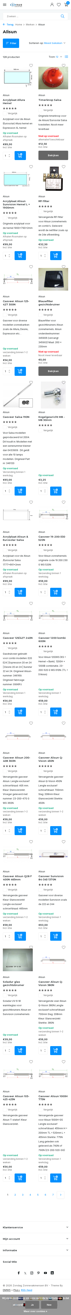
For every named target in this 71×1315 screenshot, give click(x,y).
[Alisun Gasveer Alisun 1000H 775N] (53, 1074)
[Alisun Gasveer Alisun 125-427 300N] (18, 279)
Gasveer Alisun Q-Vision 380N (50, 983)
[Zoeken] (63, 16)
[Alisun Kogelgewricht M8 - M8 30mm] (53, 395)
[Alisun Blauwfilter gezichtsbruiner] (53, 279)
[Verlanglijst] (59, 4)
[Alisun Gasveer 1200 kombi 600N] (53, 616)
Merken (30, 24)
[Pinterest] (38, 1273)
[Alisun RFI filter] (53, 179)
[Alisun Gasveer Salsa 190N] (18, 395)
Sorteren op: (36, 42)
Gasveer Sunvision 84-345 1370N (51, 878)
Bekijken (53, 155)
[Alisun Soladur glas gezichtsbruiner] (18, 959)
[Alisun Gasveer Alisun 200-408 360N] (18, 735)
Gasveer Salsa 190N (16, 416)
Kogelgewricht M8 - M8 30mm (51, 418)
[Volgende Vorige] (60, 1195)
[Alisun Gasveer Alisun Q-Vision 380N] (53, 959)
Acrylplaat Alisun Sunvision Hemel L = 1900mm (16, 204)
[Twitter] (25, 1273)
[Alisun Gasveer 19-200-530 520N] (53, 514)
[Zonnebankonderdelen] (20, 4)
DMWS (7, 1290)
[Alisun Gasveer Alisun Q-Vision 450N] (53, 735)
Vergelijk (12, 113)
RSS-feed (26, 1290)
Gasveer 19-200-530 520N (51, 538)
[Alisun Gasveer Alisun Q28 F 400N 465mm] (18, 854)
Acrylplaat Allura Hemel (14, 101)
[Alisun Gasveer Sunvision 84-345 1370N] (53, 854)
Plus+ (16, 1290)
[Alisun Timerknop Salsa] (53, 78)
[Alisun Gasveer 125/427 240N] (18, 616)
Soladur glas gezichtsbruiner (13, 983)
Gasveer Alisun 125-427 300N (16, 303)
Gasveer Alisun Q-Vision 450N (50, 759)
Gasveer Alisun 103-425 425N (16, 1098)
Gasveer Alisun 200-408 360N (16, 759)
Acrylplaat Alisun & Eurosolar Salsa (15, 538)
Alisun (6, 95)
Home (18, 24)
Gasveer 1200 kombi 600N (52, 639)
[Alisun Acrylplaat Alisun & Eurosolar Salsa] (18, 514)
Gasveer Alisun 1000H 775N (53, 1098)
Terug (9, 24)
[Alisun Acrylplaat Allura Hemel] (18, 78)
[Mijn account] (52, 5)
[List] (66, 56)
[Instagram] (31, 1273)
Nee (49, 1304)
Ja (32, 1304)
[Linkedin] (52, 1273)
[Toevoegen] (20, 155)
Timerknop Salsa (49, 99)
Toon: (52, 56)
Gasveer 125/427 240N (18, 637)
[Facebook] (18, 1273)
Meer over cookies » (35, 1311)
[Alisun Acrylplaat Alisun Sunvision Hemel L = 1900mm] (18, 179)
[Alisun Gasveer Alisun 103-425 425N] (18, 1074)
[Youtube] (45, 1273)
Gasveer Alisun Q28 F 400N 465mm (17, 878)
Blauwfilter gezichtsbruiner (49, 303)
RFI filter (43, 201)
